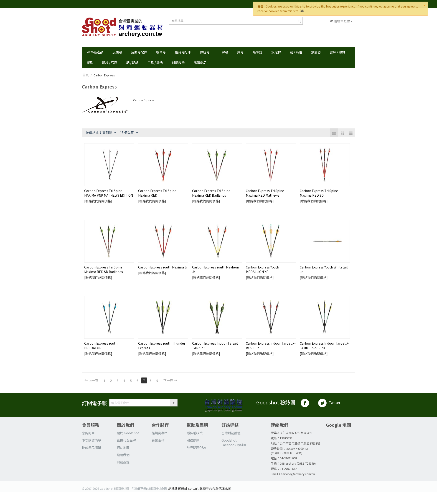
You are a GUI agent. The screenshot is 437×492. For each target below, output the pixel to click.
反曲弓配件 (139, 52)
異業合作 (158, 440)
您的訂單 (88, 433)
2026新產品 (94, 52)
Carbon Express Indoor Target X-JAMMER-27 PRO (325, 345)
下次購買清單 (91, 440)
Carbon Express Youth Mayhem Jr (215, 269)
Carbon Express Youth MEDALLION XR (262, 269)
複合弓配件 (183, 52)
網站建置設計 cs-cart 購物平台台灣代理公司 (199, 488)
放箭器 (316, 52)
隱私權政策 (195, 433)
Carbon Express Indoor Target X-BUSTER (271, 345)
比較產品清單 (91, 447)
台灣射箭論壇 (231, 433)
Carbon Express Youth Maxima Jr (163, 267)
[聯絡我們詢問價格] (98, 201)
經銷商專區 (160, 433)
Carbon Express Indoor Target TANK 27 (215, 345)
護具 (89, 62)
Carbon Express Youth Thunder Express (161, 345)
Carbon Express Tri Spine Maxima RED (157, 193)
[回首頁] (122, 27)
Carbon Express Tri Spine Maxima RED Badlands (211, 193)
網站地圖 (123, 447)
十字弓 (223, 52)
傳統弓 (204, 52)
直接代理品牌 (126, 440)
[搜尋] (299, 21)
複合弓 (161, 52)
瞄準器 (257, 52)
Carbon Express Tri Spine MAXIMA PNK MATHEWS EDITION (108, 193)
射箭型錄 (123, 462)
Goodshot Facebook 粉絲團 (233, 442)
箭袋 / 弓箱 (109, 62)
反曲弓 (117, 52)
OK (302, 10)
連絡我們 (123, 455)
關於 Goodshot (128, 433)
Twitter (334, 402)
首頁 (85, 75)
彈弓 (240, 52)
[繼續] (173, 402)
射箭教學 (178, 62)
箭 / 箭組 (296, 52)
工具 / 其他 (155, 62)
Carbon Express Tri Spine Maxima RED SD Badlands (103, 269)
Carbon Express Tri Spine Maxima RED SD (319, 193)
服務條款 (193, 440)
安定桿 (276, 52)
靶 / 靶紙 (132, 62)
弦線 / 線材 (337, 52)
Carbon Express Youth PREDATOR (100, 345)
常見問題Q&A (196, 447)
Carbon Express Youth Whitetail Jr (324, 269)
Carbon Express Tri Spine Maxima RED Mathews (265, 193)
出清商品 (200, 62)
